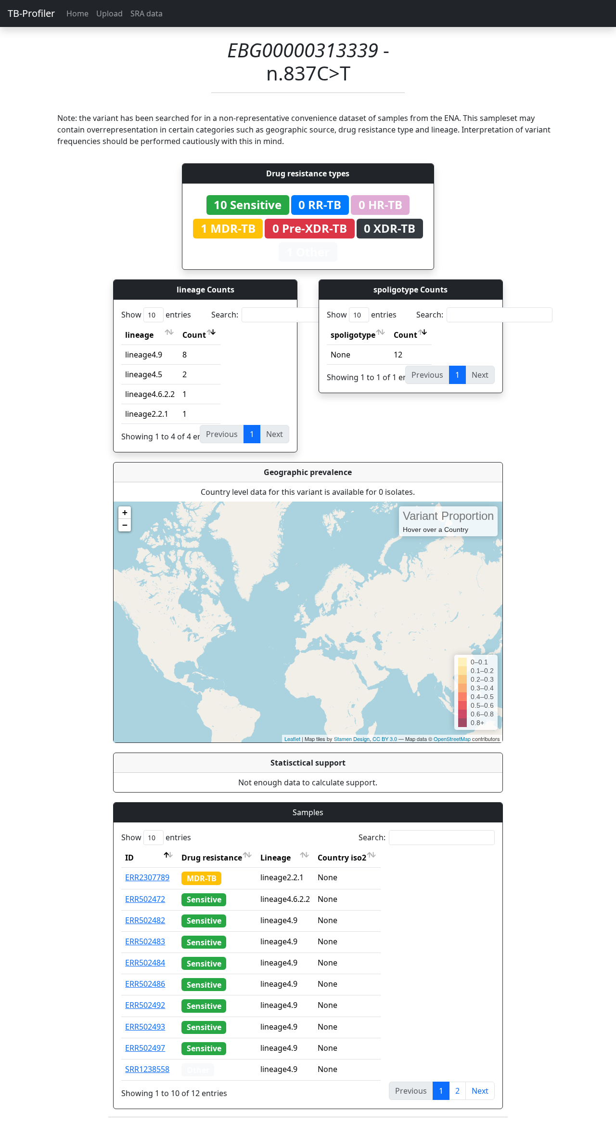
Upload (109, 13)
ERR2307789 (147, 877)
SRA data (146, 13)
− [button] (125, 525)
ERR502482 (145, 920)
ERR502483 (145, 941)
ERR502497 (145, 1048)
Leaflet (292, 738)
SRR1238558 (147, 1069)
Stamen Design (352, 738)
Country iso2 (342, 857)
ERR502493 (145, 1026)
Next (480, 1090)
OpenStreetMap (452, 738)
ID (129, 857)
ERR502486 (145, 984)
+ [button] (125, 512)
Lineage (275, 857)
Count (194, 335)
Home (77, 13)
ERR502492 (145, 1005)
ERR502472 (145, 899)
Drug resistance (211, 857)
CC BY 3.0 (384, 738)
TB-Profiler (31, 13)
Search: (224, 314)
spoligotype (353, 335)
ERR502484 (145, 962)
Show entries (156, 314)
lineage (139, 335)
